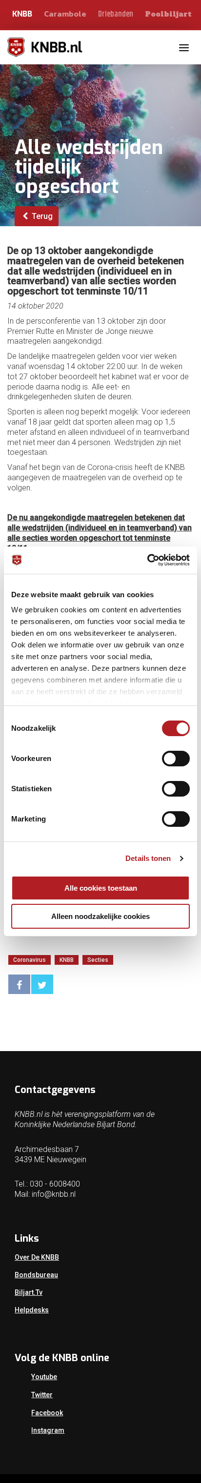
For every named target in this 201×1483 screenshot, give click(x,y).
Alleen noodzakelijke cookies (100, 916)
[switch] (176, 758)
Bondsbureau (36, 1275)
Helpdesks (32, 1310)
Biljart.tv (28, 1292)
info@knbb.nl (54, 1194)
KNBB (22, 14)
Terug (41, 216)
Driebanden (115, 14)
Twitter (42, 1395)
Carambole (65, 14)
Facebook (47, 1413)
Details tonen (148, 858)
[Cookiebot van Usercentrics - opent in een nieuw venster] (147, 560)
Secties (97, 959)
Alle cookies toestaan (100, 888)
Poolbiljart (168, 14)
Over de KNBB (37, 1257)
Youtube (44, 1377)
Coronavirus (29, 959)
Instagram (47, 1430)
